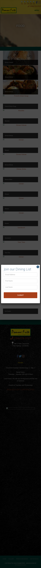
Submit (20, 295)
